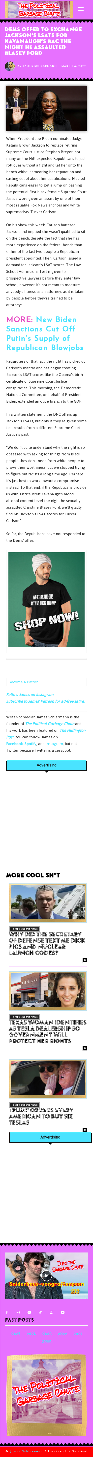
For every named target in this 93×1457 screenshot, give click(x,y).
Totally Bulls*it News (24, 929)
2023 (47, 1334)
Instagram (54, 743)
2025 (15, 1334)
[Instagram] (18, 1312)
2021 (78, 1334)
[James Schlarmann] (11, 66)
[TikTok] (40, 1312)
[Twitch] (51, 1312)
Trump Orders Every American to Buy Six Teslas (41, 1117)
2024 (31, 1334)
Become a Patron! (24, 682)
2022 (62, 1334)
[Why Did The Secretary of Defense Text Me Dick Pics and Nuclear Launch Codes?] (47, 903)
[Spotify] (29, 1312)
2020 (47, 1342)
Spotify (30, 743)
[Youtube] (62, 1312)
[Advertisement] (46, 824)
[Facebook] (6, 1312)
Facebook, (15, 743)
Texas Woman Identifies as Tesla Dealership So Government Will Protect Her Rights (48, 1032)
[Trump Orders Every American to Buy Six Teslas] (47, 1079)
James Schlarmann (40, 66)
